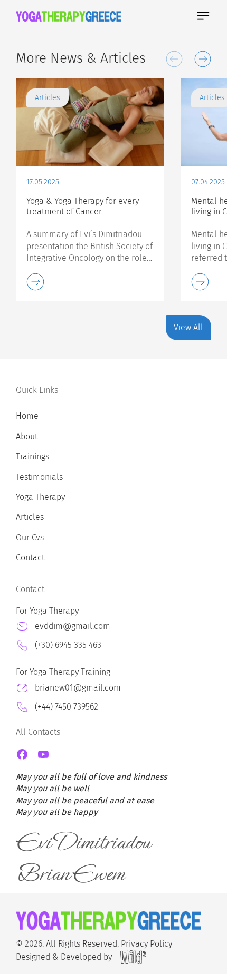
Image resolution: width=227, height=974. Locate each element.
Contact (30, 558)
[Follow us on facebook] (22, 754)
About (26, 436)
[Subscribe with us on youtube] (43, 754)
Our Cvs (30, 538)
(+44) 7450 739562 (66, 707)
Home (27, 416)
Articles (30, 517)
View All (188, 327)
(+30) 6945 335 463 (68, 645)
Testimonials (39, 477)
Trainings (32, 456)
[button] (174, 59)
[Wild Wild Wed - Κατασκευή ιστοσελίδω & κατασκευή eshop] (133, 957)
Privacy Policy (146, 944)
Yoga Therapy (40, 497)
